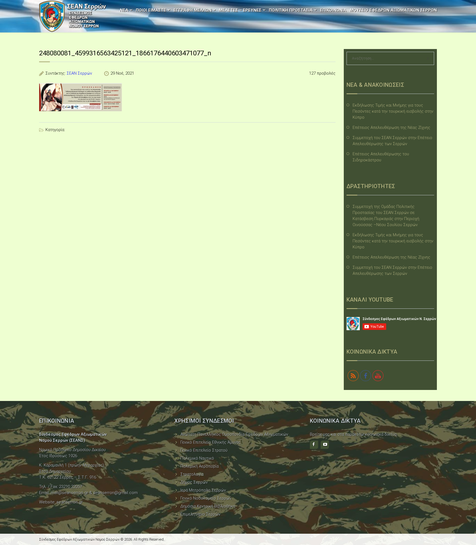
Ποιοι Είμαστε (151, 10)
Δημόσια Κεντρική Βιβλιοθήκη (207, 506)
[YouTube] (325, 445)
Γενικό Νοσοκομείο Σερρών (205, 498)
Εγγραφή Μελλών (193, 10)
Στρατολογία (192, 474)
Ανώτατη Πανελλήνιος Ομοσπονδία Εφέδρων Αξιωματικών (234, 434)
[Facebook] (314, 445)
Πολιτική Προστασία (291, 10)
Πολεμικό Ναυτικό (197, 458)
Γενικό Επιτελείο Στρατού (204, 450)
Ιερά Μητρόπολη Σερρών (203, 490)
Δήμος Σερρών (194, 482)
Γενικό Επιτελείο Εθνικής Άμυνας (210, 442)
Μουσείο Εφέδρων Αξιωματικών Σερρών (393, 10)
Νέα (124, 10)
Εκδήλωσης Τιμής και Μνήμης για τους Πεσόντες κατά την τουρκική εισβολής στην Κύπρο (393, 111)
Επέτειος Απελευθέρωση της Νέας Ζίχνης (391, 127)
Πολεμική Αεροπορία (199, 466)
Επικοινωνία (333, 10)
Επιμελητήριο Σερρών (200, 514)
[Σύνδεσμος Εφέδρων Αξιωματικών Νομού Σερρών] (72, 16)
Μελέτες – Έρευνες (240, 10)
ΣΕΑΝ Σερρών (79, 73)
